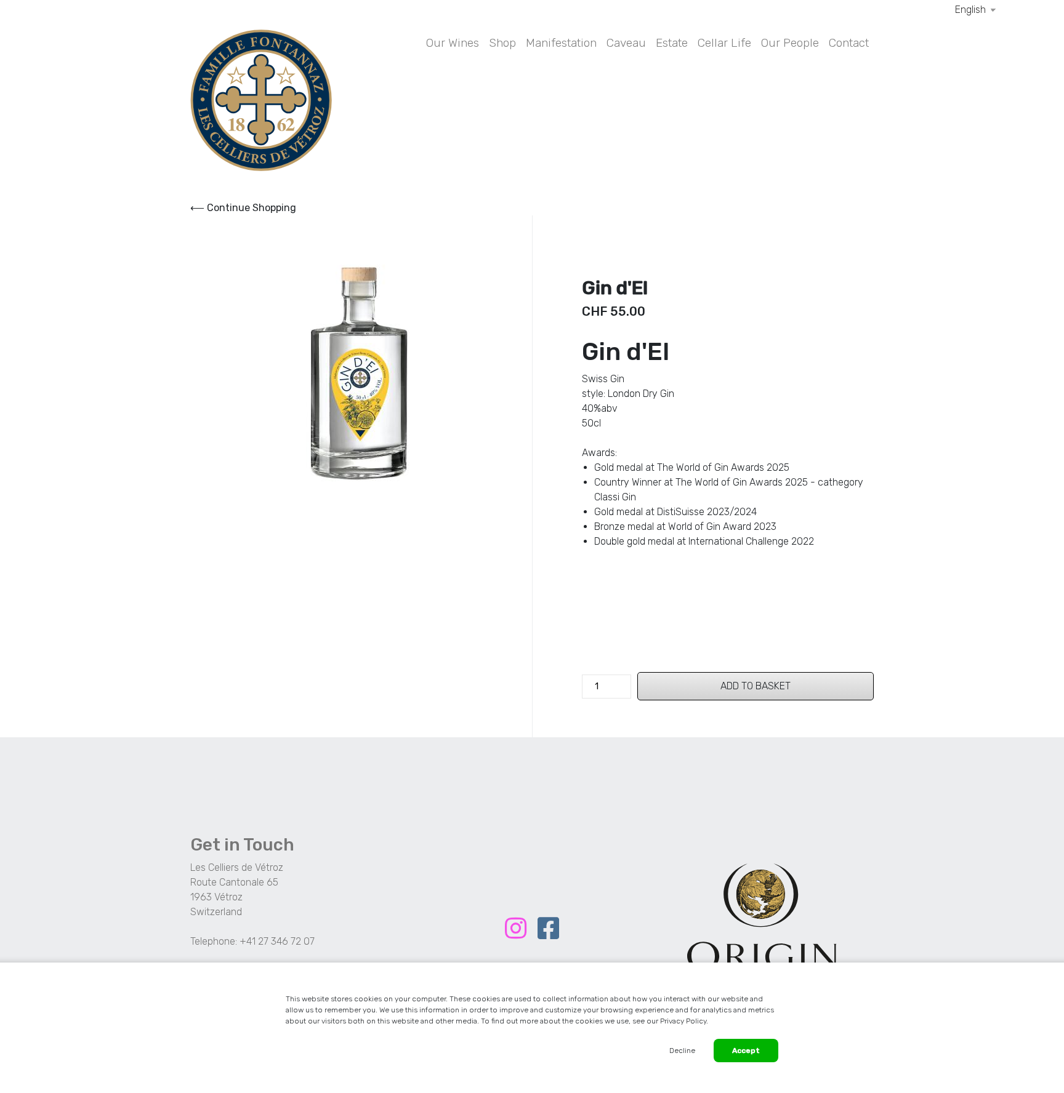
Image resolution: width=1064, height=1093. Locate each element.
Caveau (626, 43)
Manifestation (561, 43)
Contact (849, 43)
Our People (790, 43)
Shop (502, 43)
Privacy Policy (683, 1021)
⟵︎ (243, 208)
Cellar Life (724, 43)
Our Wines (452, 43)
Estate (672, 43)
